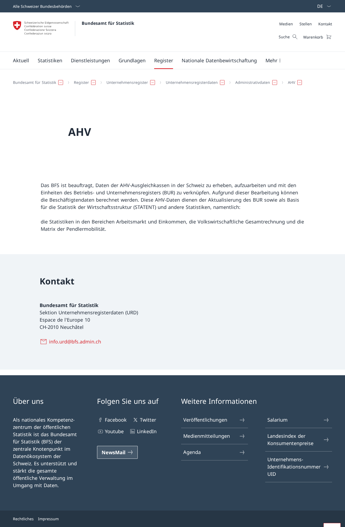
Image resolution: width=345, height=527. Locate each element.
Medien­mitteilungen (206, 436)
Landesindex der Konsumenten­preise (290, 439)
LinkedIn (147, 431)
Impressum (48, 518)
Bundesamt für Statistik (108, 23)
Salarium (277, 419)
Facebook (116, 419)
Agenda (192, 452)
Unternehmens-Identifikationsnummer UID (293, 466)
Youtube (114, 431)
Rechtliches (23, 518)
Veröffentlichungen (205, 419)
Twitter (148, 419)
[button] (21, 60)
